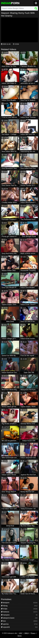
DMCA (26, 633)
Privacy (33, 633)
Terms (19, 636)
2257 (20, 633)
